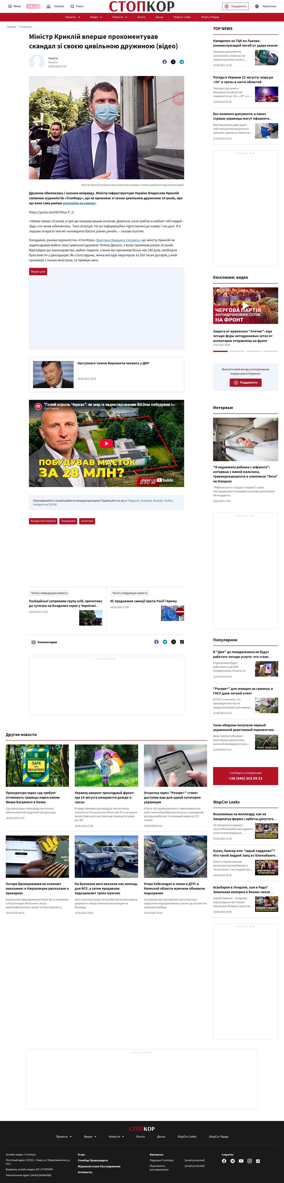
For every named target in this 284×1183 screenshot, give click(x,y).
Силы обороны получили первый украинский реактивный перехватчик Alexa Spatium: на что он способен (243, 730)
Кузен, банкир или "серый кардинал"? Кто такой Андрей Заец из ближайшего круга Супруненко (244, 855)
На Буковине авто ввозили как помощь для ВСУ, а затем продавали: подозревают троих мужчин (106, 889)
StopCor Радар (210, 17)
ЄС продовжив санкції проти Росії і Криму (143, 601)
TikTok (52, 504)
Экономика (68, 521)
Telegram (133, 501)
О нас (81, 1155)
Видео (94, 17)
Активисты (85, 1172)
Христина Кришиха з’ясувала (118, 240)
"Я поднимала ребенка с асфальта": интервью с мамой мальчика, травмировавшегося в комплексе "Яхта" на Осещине (245, 474)
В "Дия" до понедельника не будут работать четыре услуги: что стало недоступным (241, 657)
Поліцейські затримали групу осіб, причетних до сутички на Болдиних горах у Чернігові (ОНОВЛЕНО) (65, 606)
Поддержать (239, 6)
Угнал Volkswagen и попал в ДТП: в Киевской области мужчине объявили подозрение (174, 889)
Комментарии (47, 642)
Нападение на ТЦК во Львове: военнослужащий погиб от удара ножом (245, 43)
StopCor (53, 58)
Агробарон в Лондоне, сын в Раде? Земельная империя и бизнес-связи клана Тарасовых (241, 892)
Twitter (168, 501)
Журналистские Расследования (99, 1167)
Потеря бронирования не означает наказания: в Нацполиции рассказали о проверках (37, 889)
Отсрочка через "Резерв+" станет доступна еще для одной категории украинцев (172, 797)
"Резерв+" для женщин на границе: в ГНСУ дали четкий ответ (243, 691)
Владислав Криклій (43, 521)
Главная (11, 27)
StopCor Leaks (182, 17)
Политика (25, 27)
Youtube (157, 501)
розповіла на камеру (79, 203)
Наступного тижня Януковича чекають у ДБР (113, 363)
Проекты (70, 17)
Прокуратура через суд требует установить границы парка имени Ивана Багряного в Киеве (33, 797)
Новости (117, 17)
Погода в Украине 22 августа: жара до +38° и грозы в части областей (243, 79)
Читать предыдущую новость (49, 593)
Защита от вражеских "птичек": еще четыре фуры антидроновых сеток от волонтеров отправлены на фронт (243, 336)
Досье (159, 17)
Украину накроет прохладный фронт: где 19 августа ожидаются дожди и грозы (104, 797)
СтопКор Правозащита (93, 1161)
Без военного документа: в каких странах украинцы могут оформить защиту (241, 119)
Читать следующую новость (129, 593)
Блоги (141, 17)
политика (87, 521)
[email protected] (41, 1175)
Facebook (145, 501)
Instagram (39, 504)
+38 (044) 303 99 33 (245, 778)
